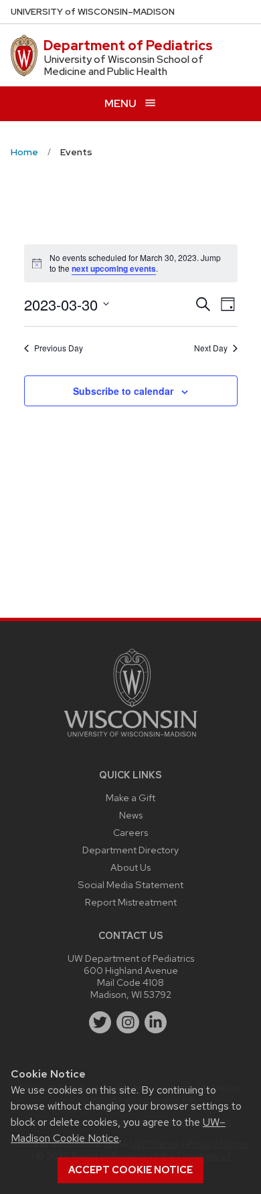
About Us (130, 867)
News (131, 814)
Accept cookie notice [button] (130, 1170)
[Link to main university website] (130, 739)
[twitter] (100, 1022)
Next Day (211, 348)
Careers (130, 832)
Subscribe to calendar (123, 391)
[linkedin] (156, 1022)
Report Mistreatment (131, 902)
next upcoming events (114, 268)
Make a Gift (130, 797)
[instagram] (127, 1022)
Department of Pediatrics (128, 45)
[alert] (131, 263)
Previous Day (58, 348)
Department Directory (130, 849)
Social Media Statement (130, 884)
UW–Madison (93, 11)
